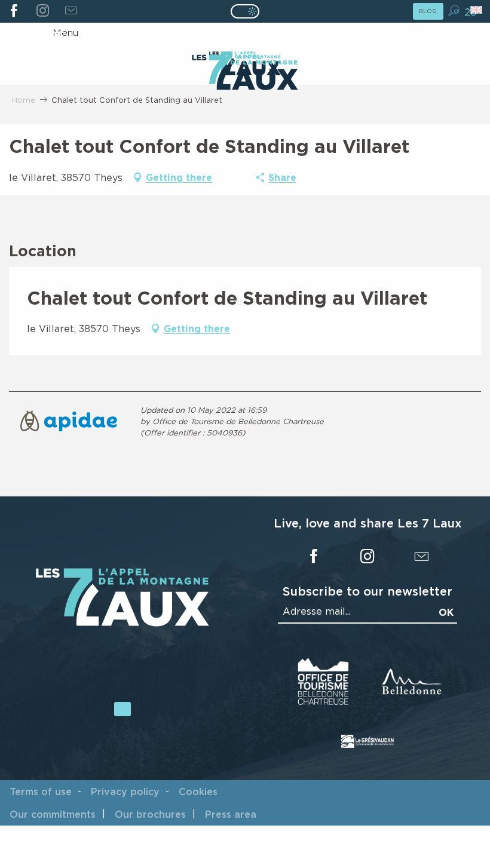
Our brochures (150, 814)
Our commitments (53, 814)
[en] (477, 10)
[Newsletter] (71, 11)
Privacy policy (125, 791)
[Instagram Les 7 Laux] (42, 11)
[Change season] (249, 11)
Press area (230, 814)
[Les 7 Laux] (122, 623)
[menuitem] (245, 73)
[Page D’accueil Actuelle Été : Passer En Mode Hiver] (245, 11)
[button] (453, 10)
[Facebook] (14, 11)
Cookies (198, 791)
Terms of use (41, 791)
